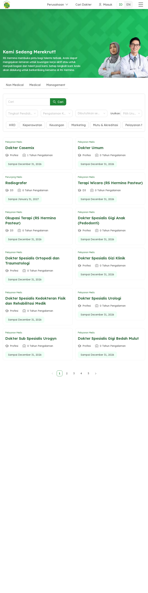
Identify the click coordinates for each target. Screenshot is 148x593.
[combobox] (20, 113)
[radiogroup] (125, 4)
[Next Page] (96, 373)
